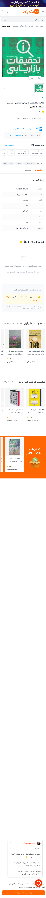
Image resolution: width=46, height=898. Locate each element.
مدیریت (19, 163)
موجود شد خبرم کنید (22, 893)
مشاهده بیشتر (8, 323)
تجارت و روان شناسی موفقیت (25, 118)
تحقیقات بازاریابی (30, 163)
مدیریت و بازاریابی (8, 163)
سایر (42, 97)
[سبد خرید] (7, 11)
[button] (4, 344)
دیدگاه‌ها (28, 170)
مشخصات (38, 170)
